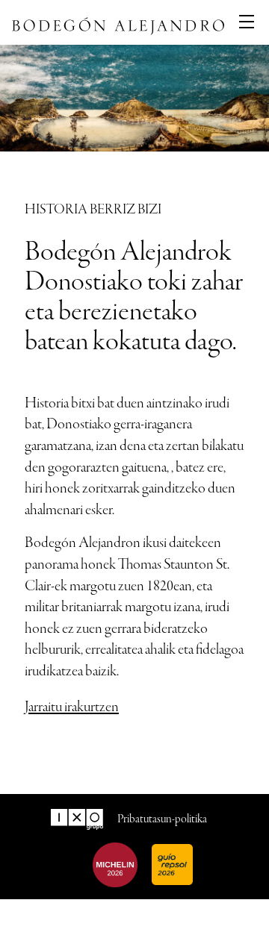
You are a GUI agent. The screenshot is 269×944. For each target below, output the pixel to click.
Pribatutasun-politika (162, 819)
